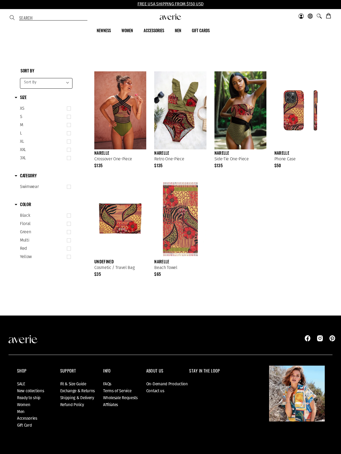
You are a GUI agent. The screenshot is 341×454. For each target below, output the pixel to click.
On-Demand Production (167, 384)
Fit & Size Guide (73, 384)
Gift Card (24, 425)
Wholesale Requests (120, 397)
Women (23, 404)
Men (21, 411)
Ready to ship (28, 397)
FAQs (107, 384)
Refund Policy (72, 404)
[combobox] (53, 18)
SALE (21, 384)
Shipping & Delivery (77, 397)
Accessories (27, 418)
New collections (30, 390)
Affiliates (110, 404)
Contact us (155, 390)
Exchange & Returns (77, 390)
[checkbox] (44, 108)
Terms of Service (117, 390)
